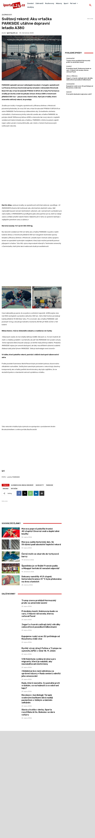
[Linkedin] (36, 493)
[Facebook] (19, 493)
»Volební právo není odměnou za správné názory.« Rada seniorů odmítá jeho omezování (41, 673)
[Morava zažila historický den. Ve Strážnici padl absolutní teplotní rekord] (11, 544)
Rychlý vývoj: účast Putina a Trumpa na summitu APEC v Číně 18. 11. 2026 (41, 649)
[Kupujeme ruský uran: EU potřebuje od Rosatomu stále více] (11, 639)
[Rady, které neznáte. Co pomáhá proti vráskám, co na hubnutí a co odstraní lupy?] (11, 687)
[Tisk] (41, 493)
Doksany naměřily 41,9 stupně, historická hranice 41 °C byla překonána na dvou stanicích (41, 579)
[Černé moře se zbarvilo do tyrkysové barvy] (11, 556)
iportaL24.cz (12, 33)
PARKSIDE (49, 485)
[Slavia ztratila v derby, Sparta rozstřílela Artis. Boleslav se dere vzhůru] (11, 713)
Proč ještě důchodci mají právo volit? (79, 94)
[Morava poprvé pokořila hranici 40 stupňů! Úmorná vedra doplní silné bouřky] (11, 532)
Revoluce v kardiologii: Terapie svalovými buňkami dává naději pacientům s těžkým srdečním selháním (37, 699)
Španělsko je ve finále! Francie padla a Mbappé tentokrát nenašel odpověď (40, 566)
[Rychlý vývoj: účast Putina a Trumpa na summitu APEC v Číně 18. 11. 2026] (11, 651)
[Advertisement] (31, 148)
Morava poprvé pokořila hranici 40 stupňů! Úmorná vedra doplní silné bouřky (40, 531)
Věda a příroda (71, 76)
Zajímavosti (7, 14)
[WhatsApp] (30, 493)
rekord (5, 488)
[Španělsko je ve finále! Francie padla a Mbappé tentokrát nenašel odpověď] (11, 568)
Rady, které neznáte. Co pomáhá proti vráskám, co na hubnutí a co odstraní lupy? (41, 685)
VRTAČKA (14, 488)
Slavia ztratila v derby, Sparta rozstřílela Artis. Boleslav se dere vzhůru (38, 712)
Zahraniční (70, 58)
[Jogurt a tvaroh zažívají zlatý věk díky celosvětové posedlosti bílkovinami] (11, 627)
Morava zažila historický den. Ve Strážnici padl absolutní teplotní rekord (41, 543)
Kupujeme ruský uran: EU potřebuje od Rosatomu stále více (41, 637)
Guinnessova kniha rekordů (22, 485)
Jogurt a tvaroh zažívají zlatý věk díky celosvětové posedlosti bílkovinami (41, 625)
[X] (24, 493)
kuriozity (40, 485)
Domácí (69, 66)
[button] (90, 5)
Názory (69, 92)
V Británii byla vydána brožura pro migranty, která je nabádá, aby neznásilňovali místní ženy (39, 661)
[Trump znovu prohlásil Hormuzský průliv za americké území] (11, 603)
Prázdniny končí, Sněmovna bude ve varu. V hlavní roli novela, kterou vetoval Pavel (40, 613)
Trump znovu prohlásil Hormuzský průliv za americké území (39, 601)
